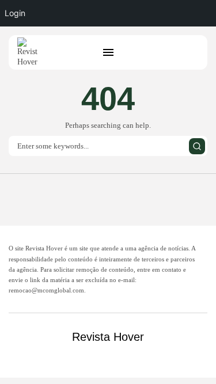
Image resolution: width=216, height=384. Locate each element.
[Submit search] (197, 146)
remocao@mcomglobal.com (46, 290)
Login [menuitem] (15, 13)
